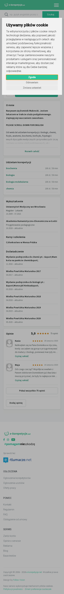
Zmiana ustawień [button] (32, 87)
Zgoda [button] (32, 77)
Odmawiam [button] (32, 82)
